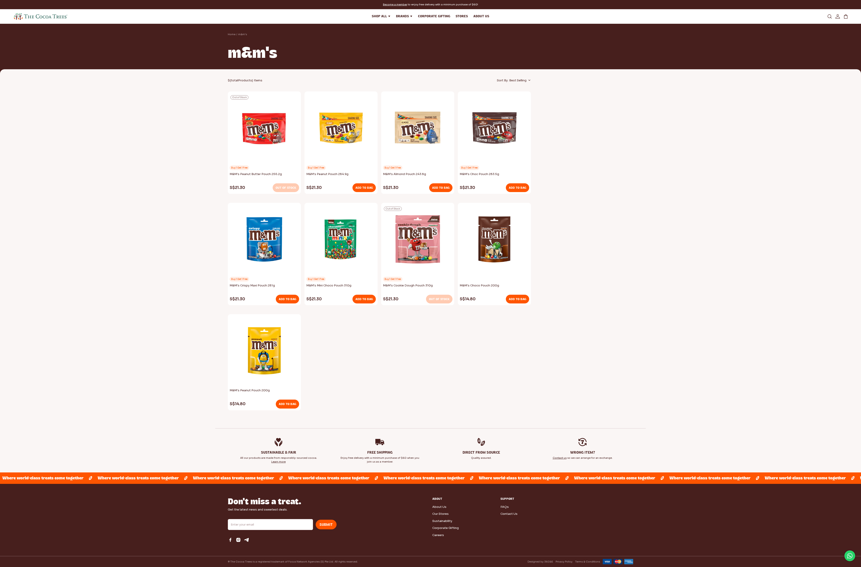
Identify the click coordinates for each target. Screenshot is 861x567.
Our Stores (440, 514)
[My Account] (837, 16)
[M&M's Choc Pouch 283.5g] (494, 129)
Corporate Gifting (445, 528)
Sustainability (442, 521)
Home (231, 34)
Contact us (560, 457)
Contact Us (508, 514)
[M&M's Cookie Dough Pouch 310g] (417, 241)
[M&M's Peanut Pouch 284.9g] (341, 129)
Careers (438, 535)
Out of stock (286, 187)
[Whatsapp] (850, 556)
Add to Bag (364, 187)
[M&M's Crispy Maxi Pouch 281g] (264, 241)
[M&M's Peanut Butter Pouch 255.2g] (264, 129)
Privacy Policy (564, 561)
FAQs (504, 507)
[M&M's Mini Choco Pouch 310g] (341, 241)
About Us (439, 507)
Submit (326, 525)
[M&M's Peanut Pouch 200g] (264, 352)
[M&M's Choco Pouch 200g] (494, 241)
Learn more (278, 461)
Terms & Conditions (587, 561)
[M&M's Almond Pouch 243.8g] (417, 129)
